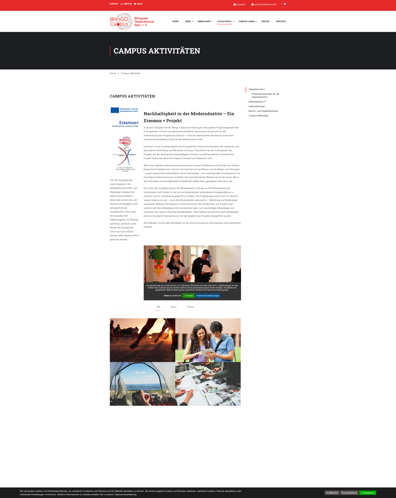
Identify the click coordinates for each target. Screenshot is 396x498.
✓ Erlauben (188, 296)
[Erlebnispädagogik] (142, 384)
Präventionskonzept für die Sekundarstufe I (265, 95)
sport (173, 306)
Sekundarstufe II (257, 101)
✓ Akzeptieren (368, 492)
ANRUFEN (128, 4)
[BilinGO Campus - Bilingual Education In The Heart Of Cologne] (137, 21)
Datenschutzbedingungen (208, 296)
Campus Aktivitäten (259, 115)
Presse (265, 21)
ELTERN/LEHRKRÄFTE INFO (265, 5)
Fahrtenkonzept (257, 106)
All (158, 306)
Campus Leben (247, 21)
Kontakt (281, 21)
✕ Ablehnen (332, 492)
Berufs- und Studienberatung (263, 111)
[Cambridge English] (208, 340)
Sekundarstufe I (257, 89)
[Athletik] (142, 340)
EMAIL (140, 4)
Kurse (191, 306)
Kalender (240, 5)
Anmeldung (204, 21)
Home (175, 21)
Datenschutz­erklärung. (126, 494)
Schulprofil (224, 21)
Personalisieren (349, 492)
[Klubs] (208, 384)
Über (188, 21)
